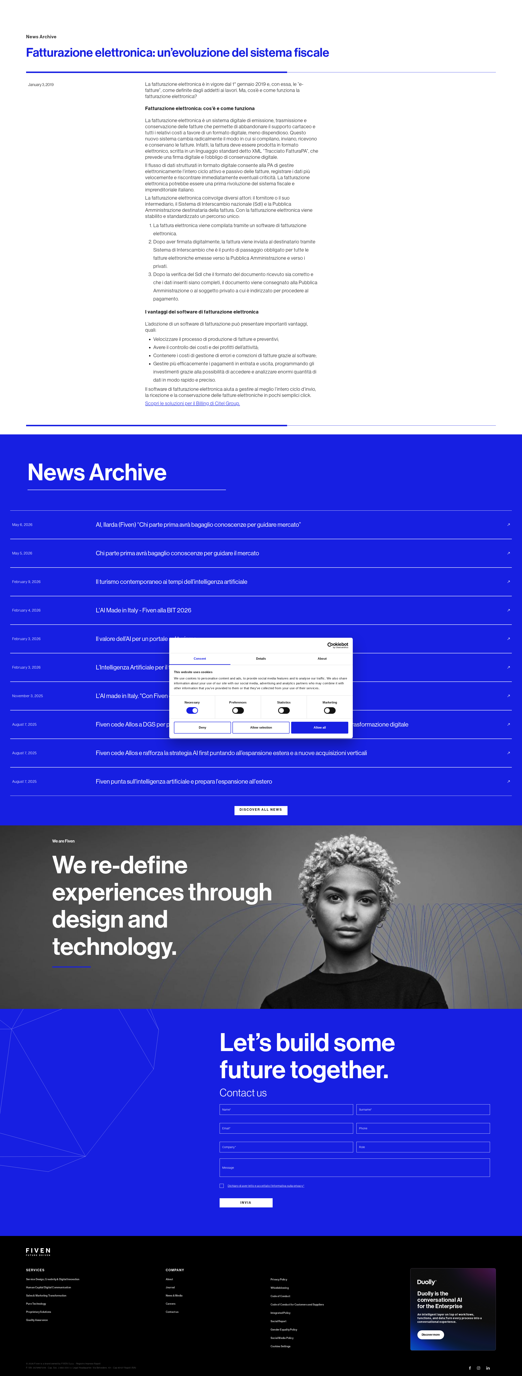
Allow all (320, 727)
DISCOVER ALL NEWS (261, 810)
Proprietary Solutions (38, 1311)
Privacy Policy (279, 1279)
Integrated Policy (280, 1312)
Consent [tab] (200, 658)
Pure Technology (36, 1303)
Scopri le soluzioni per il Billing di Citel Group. (192, 403)
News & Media (174, 1295)
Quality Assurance (37, 1320)
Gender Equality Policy (284, 1329)
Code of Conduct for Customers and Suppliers (297, 1304)
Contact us (172, 1311)
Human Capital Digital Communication (48, 1287)
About (169, 1279)
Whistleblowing (280, 1287)
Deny (202, 727)
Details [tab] (261, 658)
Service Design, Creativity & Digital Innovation (52, 1279)
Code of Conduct (280, 1296)
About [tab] (322, 658)
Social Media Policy (282, 1338)
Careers (170, 1303)
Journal (170, 1287)
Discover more (431, 1334)
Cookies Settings (280, 1346)
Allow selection (261, 727)
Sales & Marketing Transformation (46, 1295)
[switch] (238, 710)
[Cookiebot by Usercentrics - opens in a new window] (330, 645)
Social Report (278, 1321)
